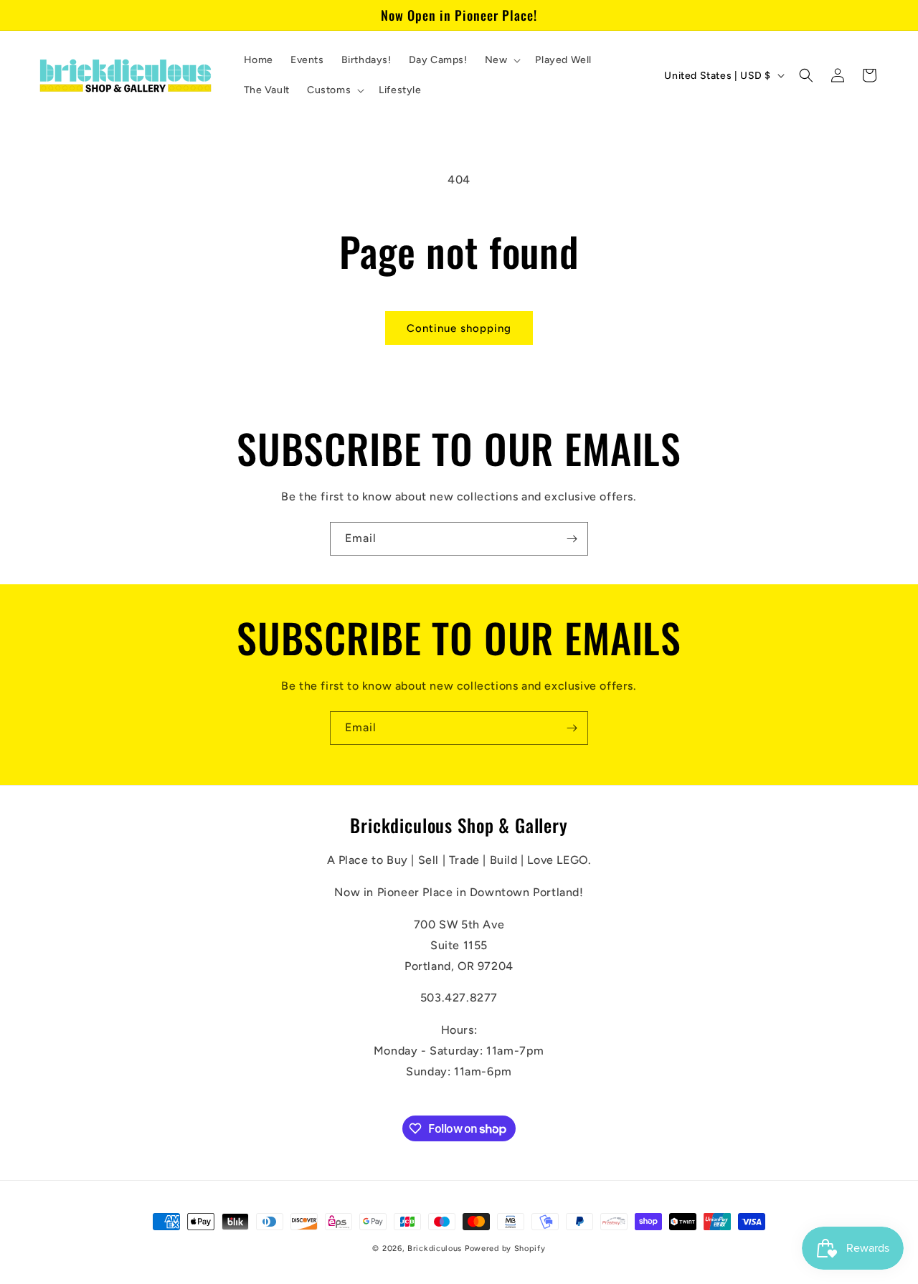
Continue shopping (459, 328)
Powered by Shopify (505, 1248)
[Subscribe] (571, 539)
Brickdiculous (434, 1248)
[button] (501, 60)
